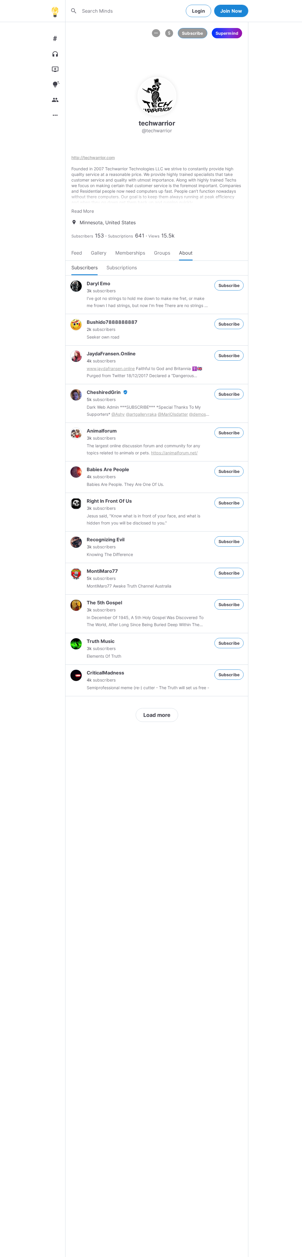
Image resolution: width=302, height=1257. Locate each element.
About (186, 253)
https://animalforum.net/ (174, 452)
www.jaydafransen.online (111, 368)
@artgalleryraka (141, 414)
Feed (76, 253)
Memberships (130, 253)
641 (139, 235)
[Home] (55, 11)
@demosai (199, 414)
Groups (162, 253)
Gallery (98, 253)
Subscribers (82, 236)
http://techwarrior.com (93, 157)
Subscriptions (120, 236)
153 (99, 235)
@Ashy (118, 414)
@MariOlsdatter (173, 414)
